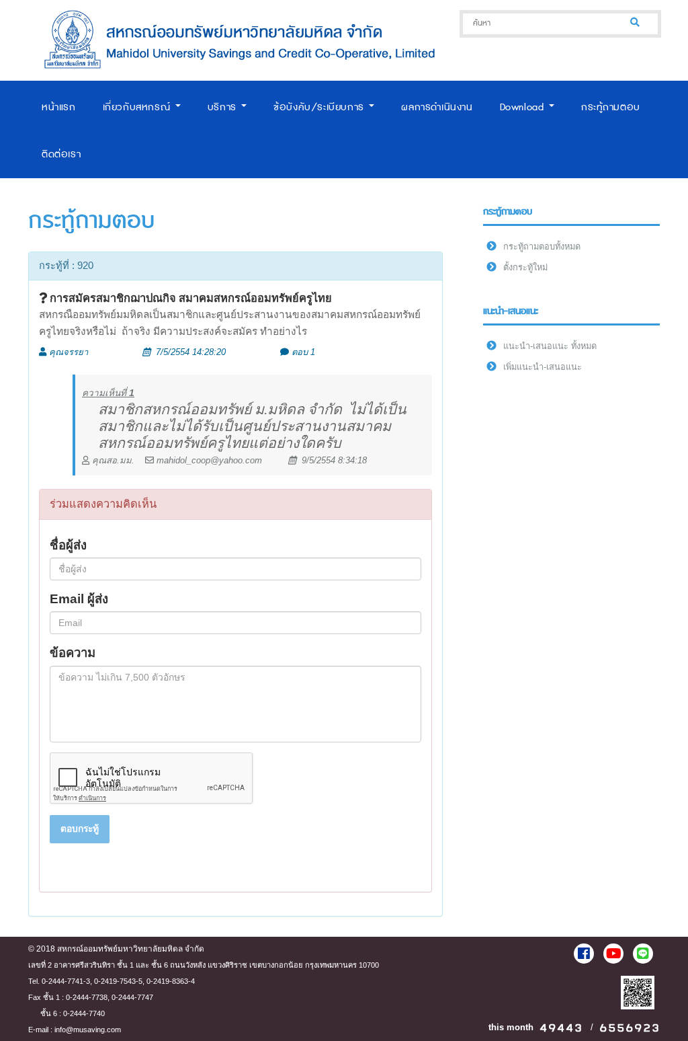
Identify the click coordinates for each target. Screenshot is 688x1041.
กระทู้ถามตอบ (610, 107)
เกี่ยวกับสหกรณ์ (138, 107)
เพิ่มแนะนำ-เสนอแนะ (542, 367)
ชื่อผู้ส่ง (68, 545)
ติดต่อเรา (61, 154)
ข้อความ (72, 653)
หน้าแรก (59, 107)
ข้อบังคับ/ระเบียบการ (320, 107)
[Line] (643, 953)
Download (524, 107)
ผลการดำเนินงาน (436, 107)
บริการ (224, 107)
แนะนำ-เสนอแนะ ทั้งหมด (550, 346)
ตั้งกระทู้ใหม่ (525, 267)
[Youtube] (613, 953)
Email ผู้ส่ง (79, 599)
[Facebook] (584, 953)
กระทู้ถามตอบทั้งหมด (541, 246)
